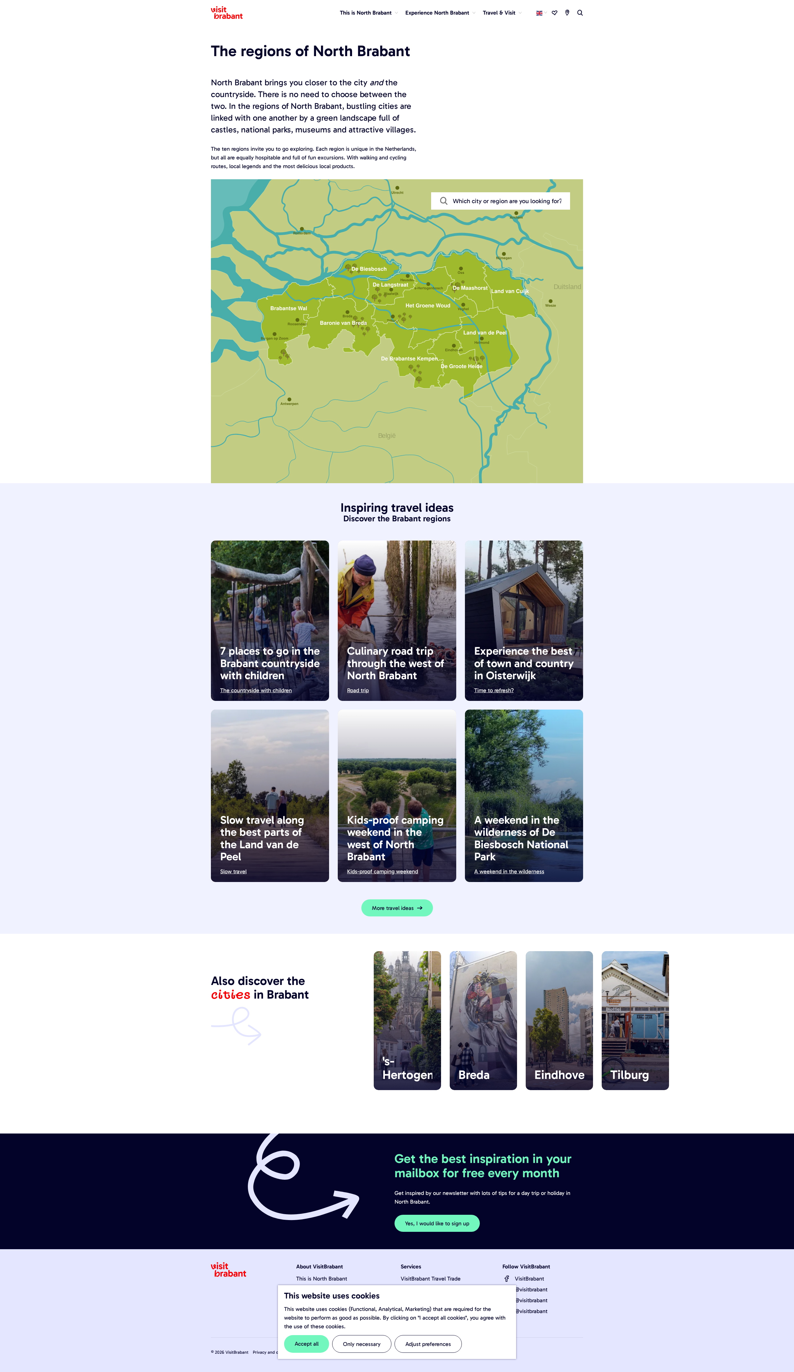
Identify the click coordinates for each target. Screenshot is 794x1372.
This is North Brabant (321, 1278)
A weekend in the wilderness (509, 871)
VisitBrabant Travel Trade (431, 1278)
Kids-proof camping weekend (382, 871)
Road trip (358, 690)
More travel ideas (393, 908)
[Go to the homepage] (230, 12)
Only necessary (362, 1344)
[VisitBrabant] (506, 1278)
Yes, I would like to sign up (437, 1223)
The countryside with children (256, 690)
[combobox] (500, 201)
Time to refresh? (494, 690)
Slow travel (233, 871)
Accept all (307, 1343)
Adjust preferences (428, 1344)
